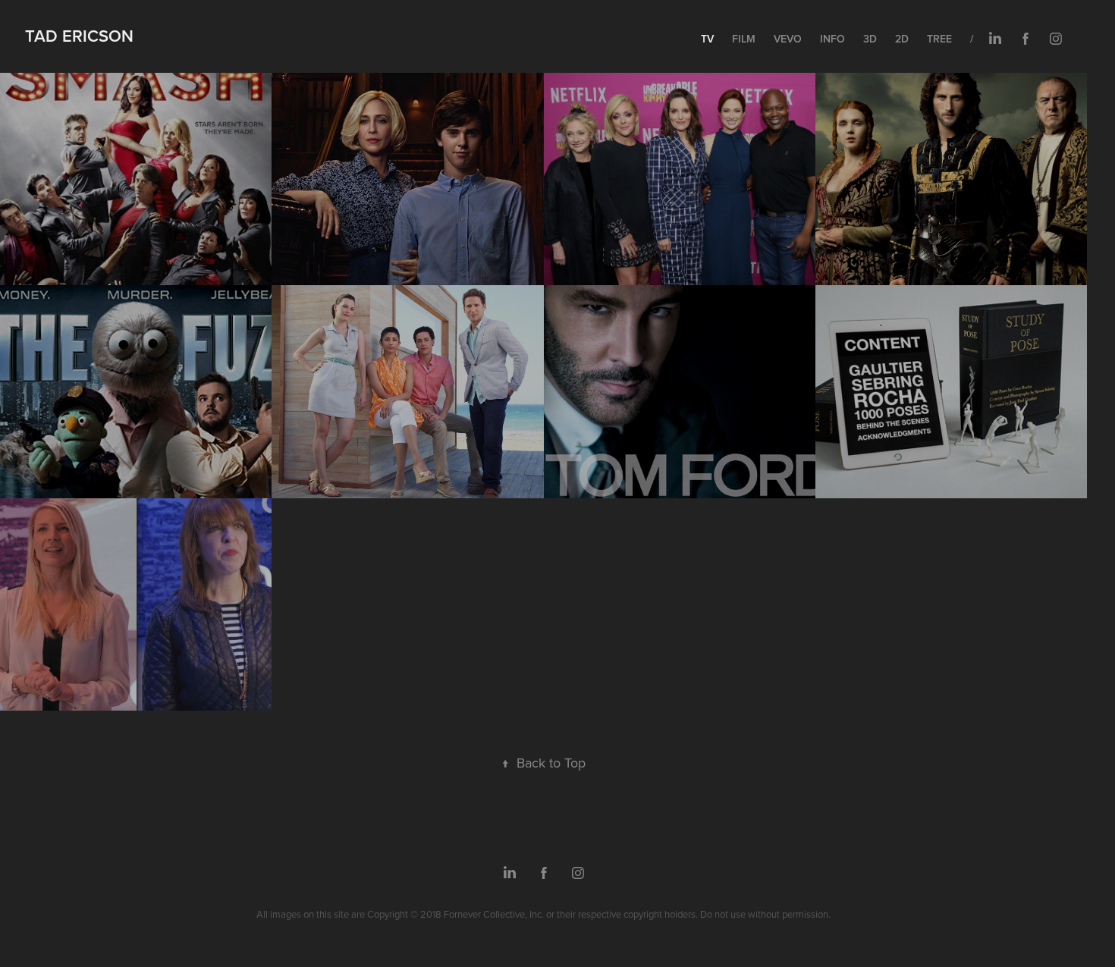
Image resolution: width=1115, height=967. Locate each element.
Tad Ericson (79, 36)
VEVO (788, 38)
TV (707, 38)
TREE (939, 38)
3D (870, 38)
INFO (832, 38)
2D (902, 38)
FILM (743, 38)
